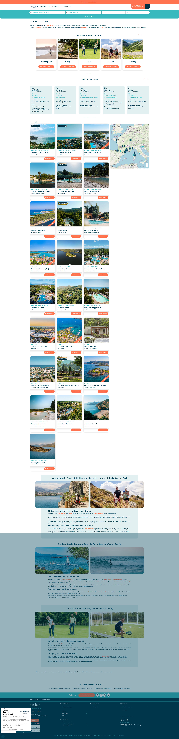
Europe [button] (63, 715)
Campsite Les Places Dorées (40, 191)
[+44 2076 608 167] (133, 6)
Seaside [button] (63, 709)
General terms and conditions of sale (76, 735)
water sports (102, 591)
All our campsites (65, 706)
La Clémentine (62, 230)
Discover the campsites (46, 66)
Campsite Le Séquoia (38, 424)
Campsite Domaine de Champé (68, 385)
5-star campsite (61, 513)
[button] (3, 736)
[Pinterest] (101, 695)
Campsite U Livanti (90, 424)
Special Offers (95, 707)
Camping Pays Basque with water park (82, 688)
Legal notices (97, 735)
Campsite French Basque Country (103, 688)
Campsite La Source (64, 269)
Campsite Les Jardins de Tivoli (94, 269)
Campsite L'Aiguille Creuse (39, 153)
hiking (70, 513)
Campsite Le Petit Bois (91, 191)
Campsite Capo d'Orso (65, 346)
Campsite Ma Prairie (91, 230)
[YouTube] (108, 695)
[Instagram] (104, 695)
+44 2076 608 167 (138, 6)
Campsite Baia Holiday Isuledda (95, 385)
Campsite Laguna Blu (38, 230)
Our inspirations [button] (56, 6)
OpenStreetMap (141, 168)
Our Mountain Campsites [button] (67, 725)
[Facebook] (97, 695)
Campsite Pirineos (90, 346)
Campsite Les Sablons (65, 153)
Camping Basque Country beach (122, 688)
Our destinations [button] (44, 6)
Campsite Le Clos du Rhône (40, 385)
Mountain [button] (64, 711)
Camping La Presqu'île (38, 463)
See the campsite (49, 158)
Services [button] (124, 706)
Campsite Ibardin (63, 308)
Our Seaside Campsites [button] (67, 722)
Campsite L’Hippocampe (66, 191)
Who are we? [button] (66, 6)
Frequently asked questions (60, 735)
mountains (84, 27)
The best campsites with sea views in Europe (59, 688)
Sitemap (103, 735)
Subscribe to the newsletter (86, 695)
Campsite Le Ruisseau (65, 424)
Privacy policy (89, 735)
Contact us (34, 720)
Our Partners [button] (124, 709)
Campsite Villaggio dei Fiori (93, 308)
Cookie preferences (111, 735)
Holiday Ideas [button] (95, 706)
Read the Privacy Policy (7, 727)
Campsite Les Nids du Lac (92, 153)
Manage (9, 732)
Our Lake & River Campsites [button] (68, 724)
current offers (92, 2)
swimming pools (117, 579)
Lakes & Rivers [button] (65, 713)
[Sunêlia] (34, 6)
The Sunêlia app (121, 735)
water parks (107, 579)
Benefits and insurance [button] (127, 707)
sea (102, 27)
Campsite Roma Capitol (39, 346)
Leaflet (136, 168)
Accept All (23, 732)
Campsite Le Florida (37, 308)
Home (31, 699)
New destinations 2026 (67, 707)
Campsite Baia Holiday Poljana (41, 269)
